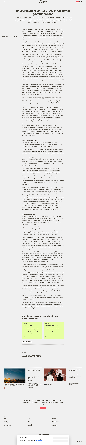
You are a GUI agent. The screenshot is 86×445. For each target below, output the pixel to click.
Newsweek (60, 51)
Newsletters (54, 418)
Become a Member (55, 421)
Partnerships (30, 424)
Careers (29, 422)
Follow (74, 1)
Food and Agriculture (7, 425)
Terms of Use (6, 441)
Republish (54, 424)
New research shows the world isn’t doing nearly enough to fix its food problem (75, 376)
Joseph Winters (30, 387)
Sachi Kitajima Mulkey (72, 371)
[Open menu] (81, 1)
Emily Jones (30, 371)
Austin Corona (8, 387)
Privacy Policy (10, 441)
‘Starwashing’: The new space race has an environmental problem (75, 383)
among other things (48, 84)
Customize (60, 440)
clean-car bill (25, 78)
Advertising (54, 422)
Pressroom (30, 425)
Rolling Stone (55, 109)
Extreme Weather (6, 424)
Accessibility (54, 425)
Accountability (6, 422)
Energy (5, 418)
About (29, 418)
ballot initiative (38, 189)
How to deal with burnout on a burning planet (53, 381)
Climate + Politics (14, 34)
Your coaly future (31, 355)
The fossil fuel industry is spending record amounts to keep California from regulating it (34, 384)
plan (58, 227)
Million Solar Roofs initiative (43, 90)
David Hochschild (39, 99)
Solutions (5, 421)
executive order (44, 72)
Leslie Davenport (49, 384)
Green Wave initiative (42, 218)
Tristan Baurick (30, 380)
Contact (29, 421)
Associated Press (34, 117)
